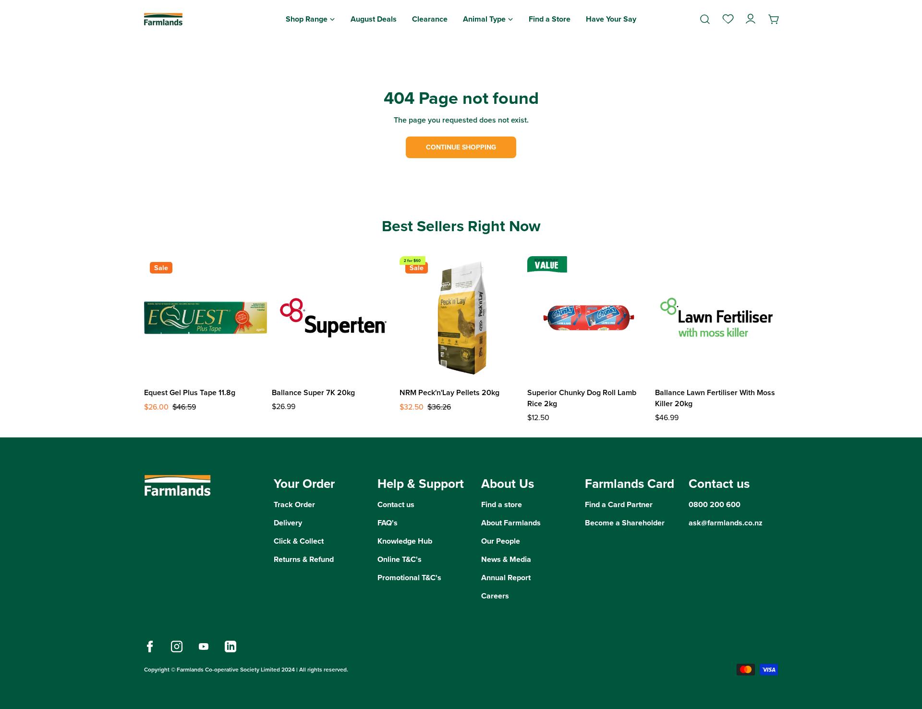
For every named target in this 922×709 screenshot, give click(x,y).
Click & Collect (299, 541)
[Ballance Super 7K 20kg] (333, 317)
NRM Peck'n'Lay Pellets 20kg (449, 392)
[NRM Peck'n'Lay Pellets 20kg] (461, 317)
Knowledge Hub (404, 541)
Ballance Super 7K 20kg (313, 392)
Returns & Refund (304, 559)
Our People (500, 541)
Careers (495, 595)
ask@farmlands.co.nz (726, 522)
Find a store (501, 504)
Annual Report (506, 577)
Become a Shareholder (625, 522)
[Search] (705, 19)
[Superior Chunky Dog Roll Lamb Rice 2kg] (588, 317)
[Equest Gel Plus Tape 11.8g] (205, 317)
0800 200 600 (714, 504)
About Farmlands (511, 522)
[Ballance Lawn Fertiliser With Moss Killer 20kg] (716, 317)
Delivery (288, 522)
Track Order (294, 504)
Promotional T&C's (409, 577)
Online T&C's (399, 559)
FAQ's (387, 522)
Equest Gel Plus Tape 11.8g (189, 392)
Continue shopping (461, 147)
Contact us (395, 504)
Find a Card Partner (619, 504)
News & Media (506, 559)
